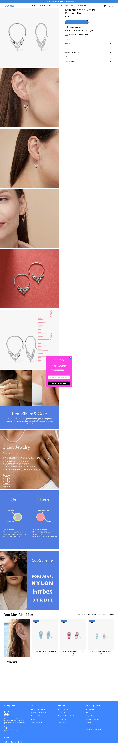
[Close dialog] (70, 357)
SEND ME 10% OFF (59, 383)
